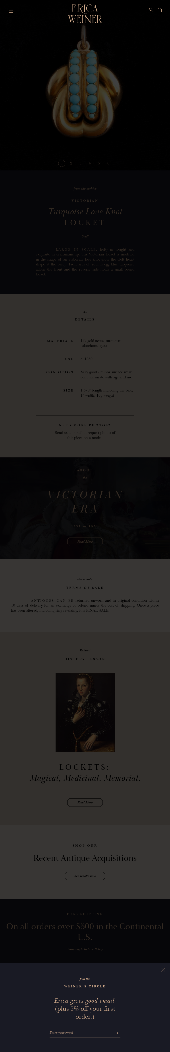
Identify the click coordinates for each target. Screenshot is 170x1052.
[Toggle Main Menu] (10, 10)
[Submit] (116, 1033)
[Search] (151, 10)
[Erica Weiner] (85, 13)
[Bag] (159, 10)
